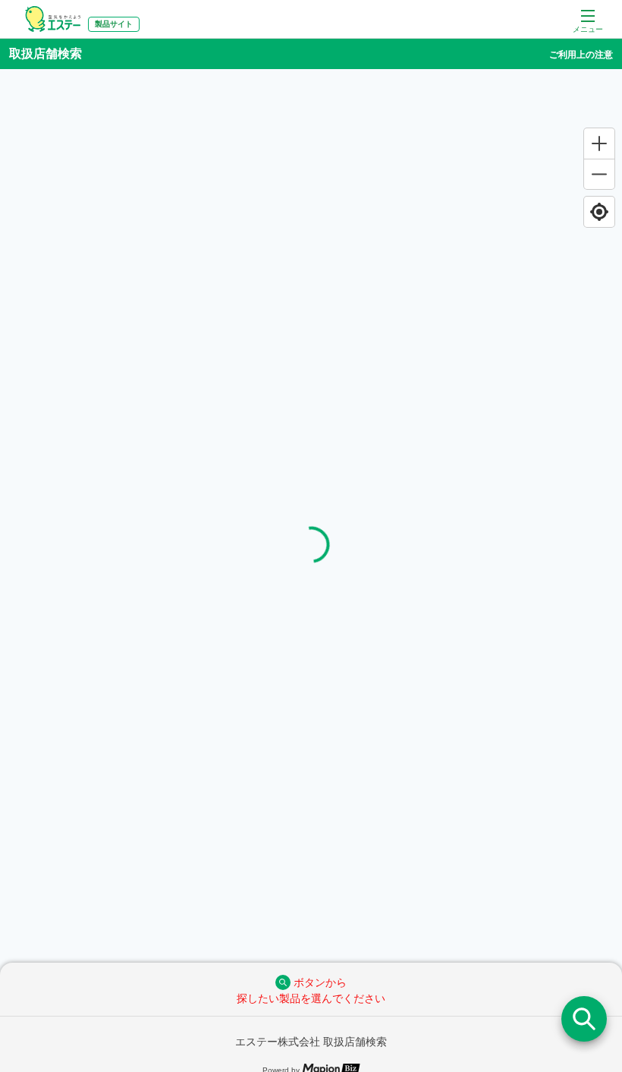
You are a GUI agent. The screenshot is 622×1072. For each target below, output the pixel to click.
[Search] (584, 1019)
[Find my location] (599, 212)
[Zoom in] (599, 143)
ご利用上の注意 (581, 54)
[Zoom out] (599, 174)
